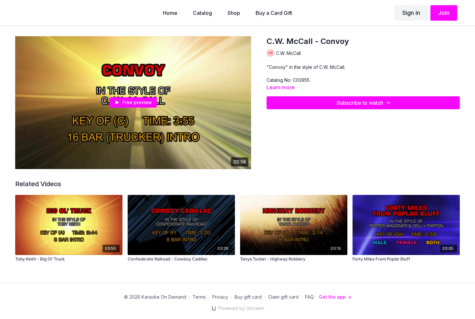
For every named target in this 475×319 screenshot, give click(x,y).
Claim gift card (283, 297)
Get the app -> (335, 297)
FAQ (309, 297)
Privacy (220, 297)
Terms (199, 297)
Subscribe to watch (360, 103)
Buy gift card (248, 297)
